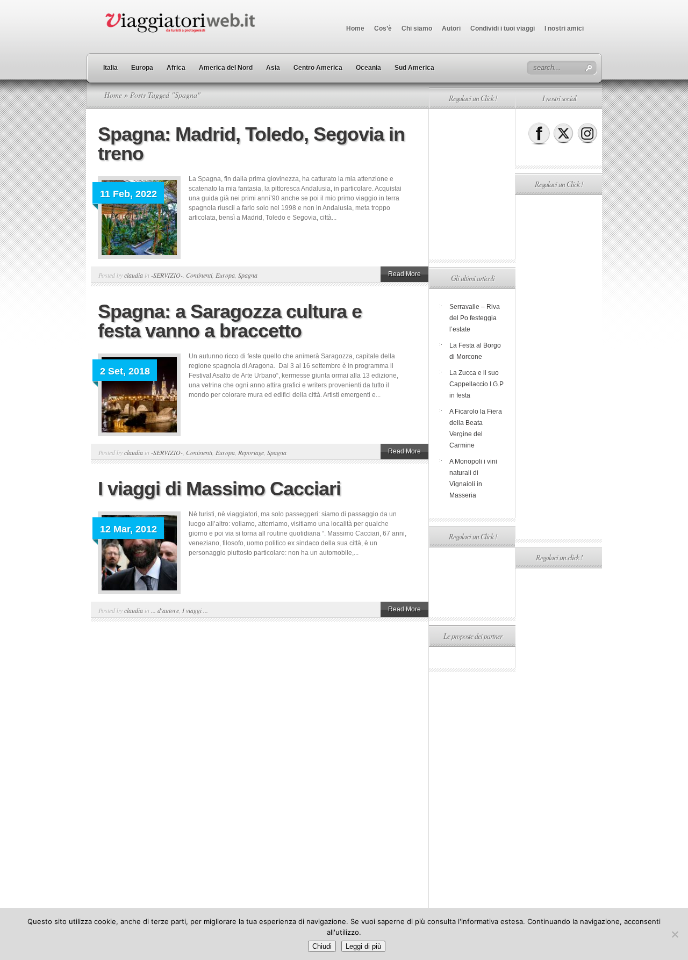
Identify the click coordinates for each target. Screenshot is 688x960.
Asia (273, 67)
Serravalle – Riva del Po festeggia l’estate (474, 318)
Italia (110, 67)
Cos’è (383, 28)
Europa (142, 67)
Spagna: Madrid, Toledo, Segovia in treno (251, 143)
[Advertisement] (472, 184)
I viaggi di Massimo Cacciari (219, 489)
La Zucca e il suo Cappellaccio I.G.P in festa (476, 384)
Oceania (368, 67)
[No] (674, 934)
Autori (451, 28)
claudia (133, 275)
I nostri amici (564, 28)
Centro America (317, 67)
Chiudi (322, 946)
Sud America (414, 67)
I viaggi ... (195, 610)
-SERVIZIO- (167, 275)
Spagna (247, 275)
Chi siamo (417, 28)
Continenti (199, 275)
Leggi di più (363, 946)
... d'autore (165, 610)
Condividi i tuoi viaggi (502, 28)
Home (355, 28)
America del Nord (226, 67)
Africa (176, 67)
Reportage (251, 452)
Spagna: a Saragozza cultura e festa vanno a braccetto (230, 321)
